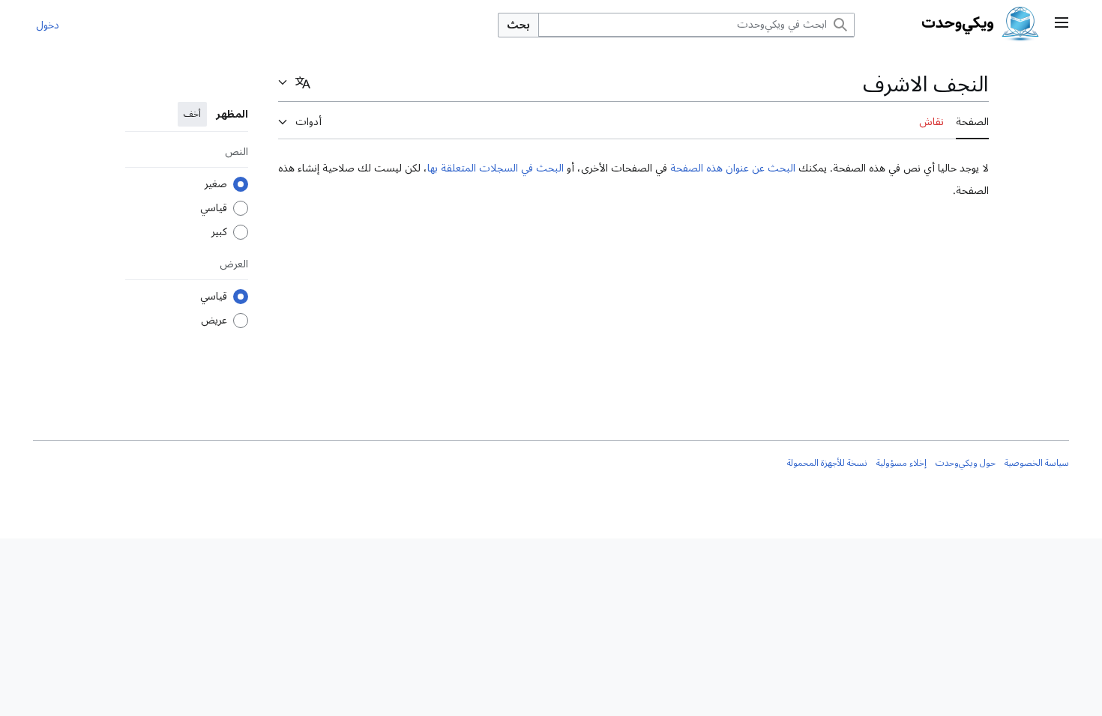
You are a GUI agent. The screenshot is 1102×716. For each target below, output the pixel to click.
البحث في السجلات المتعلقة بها (495, 168)
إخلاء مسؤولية (901, 463)
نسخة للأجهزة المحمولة (827, 463)
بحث (518, 25)
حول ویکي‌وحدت (966, 463)
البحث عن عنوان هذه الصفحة (732, 168)
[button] (1062, 24)
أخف (192, 114)
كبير (219, 232)
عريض (214, 320)
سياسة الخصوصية (1037, 463)
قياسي (213, 208)
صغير (216, 184)
